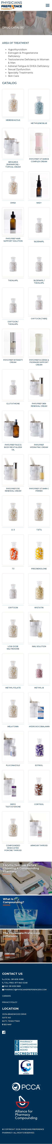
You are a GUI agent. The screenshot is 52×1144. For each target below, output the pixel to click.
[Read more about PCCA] (26, 1086)
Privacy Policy (9, 1002)
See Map (7, 1024)
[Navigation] (48, 5)
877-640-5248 (21, 983)
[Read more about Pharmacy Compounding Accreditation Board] (26, 1047)
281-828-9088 (17, 979)
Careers (6, 996)
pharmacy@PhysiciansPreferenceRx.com (25, 990)
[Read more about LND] (26, 1067)
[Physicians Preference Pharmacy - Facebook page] (3, 1031)
